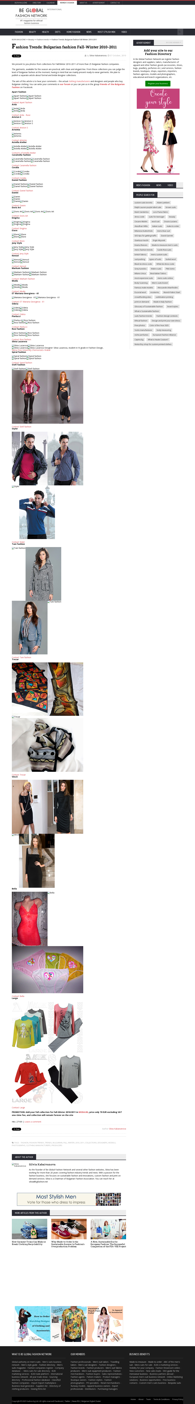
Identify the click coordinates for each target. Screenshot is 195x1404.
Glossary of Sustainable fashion (149, 306)
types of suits (155, 259)
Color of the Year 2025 (159, 325)
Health (45, 31)
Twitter (67, 1401)
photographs (18, 1145)
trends (48, 1142)
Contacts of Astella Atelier (24, 152)
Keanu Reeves (141, 245)
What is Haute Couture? (158, 339)
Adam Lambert (163, 202)
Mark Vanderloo (142, 212)
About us (83, 2)
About (140, 1399)
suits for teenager (156, 216)
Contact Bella (18, 996)
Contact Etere (18, 241)
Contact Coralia (19, 178)
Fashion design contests (167, 316)
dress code (139, 216)
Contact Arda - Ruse (21, 115)
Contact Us (115, 2)
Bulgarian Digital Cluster (91, 1401)
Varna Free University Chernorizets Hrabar (31, 350)
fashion (24, 1142)
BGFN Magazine (21, 2)
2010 (77, 1142)
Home (133, 1399)
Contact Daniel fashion (22, 190)
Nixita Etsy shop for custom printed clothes (153, 344)
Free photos (140, 325)
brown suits (171, 207)
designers (102, 1142)
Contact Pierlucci (19, 326)
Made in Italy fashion (163, 301)
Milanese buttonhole (144, 231)
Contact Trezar (19, 774)
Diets (57, 31)
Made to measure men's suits (165, 245)
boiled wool (171, 259)
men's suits (35, 1361)
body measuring (164, 330)
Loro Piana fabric (160, 212)
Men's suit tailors (100, 1361)
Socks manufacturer (143, 330)
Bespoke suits (174, 1383)
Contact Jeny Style (20, 253)
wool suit (155, 221)
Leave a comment (32, 1121)
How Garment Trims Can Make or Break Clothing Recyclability (29, 1243)
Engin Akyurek (159, 240)
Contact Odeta (18, 314)
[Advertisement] (128, 16)
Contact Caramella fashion (24, 165)
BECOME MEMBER (172, 42)
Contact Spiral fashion (22, 362)
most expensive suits (144, 278)
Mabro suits (156, 268)
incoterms (154, 292)
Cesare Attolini (141, 221)
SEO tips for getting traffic (145, 235)
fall (65, 1142)
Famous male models (144, 287)
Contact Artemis (19, 140)
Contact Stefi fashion (21, 426)
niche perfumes (141, 335)
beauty (172, 216)
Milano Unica (140, 273)
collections (91, 1142)
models (112, 1142)
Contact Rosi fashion (21, 339)
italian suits (157, 226)
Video (124, 31)
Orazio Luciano (170, 221)
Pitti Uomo (170, 268)
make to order (173, 226)
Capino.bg (139, 339)
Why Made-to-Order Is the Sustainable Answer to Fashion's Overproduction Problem (67, 1244)
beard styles (172, 306)
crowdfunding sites (143, 297)
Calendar (51, 2)
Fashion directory (47, 1364)
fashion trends (36, 1142)
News (89, 31)
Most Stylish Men (106, 31)
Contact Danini (19, 205)
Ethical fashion (141, 320)
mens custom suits (159, 254)
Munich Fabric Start (172, 292)
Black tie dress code (143, 264)
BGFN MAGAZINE (19, 39)
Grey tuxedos (140, 268)
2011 (82, 1142)
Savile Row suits (164, 249)
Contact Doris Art (20, 215)
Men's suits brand (160, 283)
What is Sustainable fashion (147, 311)
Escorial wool (140, 292)
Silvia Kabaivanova (98, 55)
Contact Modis (18, 291)
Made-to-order (155, 1361)
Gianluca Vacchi (141, 240)
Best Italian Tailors (158, 273)
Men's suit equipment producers (96, 1371)
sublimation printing (164, 297)
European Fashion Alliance (164, 335)
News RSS (76, 1401)
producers (57, 1145)
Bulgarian (58, 1142)
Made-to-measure (137, 1361)
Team (148, 1399)
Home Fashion (73, 31)
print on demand (142, 301)
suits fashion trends (143, 316)
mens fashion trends (144, 249)
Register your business (158, 83)
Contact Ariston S (20, 127)
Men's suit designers (87, 1364)
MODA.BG (83, 1112)
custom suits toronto (143, 202)
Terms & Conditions (161, 1399)
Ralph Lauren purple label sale (148, 207)
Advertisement (99, 2)
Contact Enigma (19, 228)
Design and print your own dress (166, 320)
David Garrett (167, 235)
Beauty (32, 31)
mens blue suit (163, 231)
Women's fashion (67, 2)
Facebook (59, 1401)
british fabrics (140, 254)
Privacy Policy (177, 1399)
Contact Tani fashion (21, 657)
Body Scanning (141, 283)
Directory (37, 2)
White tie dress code (165, 264)
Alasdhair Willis (141, 226)
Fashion (19, 31)
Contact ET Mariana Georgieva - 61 (28, 301)
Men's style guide (29, 1364)
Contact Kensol (19, 266)
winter (71, 1142)
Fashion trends (43, 39)
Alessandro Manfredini (168, 287)
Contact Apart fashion (22, 102)
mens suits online (165, 278)
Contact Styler (18, 542)
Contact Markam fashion (23, 278)
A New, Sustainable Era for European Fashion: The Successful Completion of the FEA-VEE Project (108, 1244)
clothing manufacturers (79, 81)
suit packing (140, 259)
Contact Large (18, 1107)
